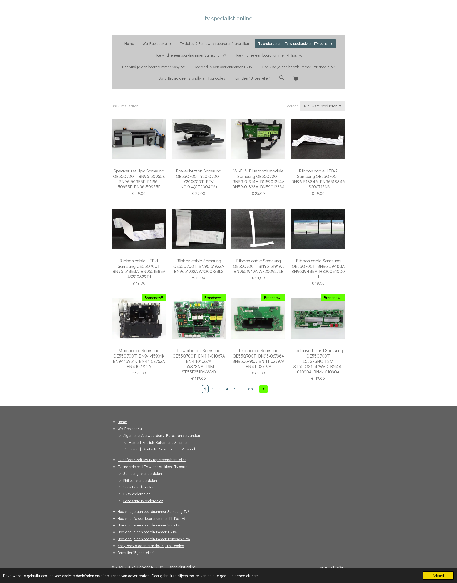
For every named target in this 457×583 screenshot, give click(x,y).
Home (122, 421)
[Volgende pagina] (263, 389)
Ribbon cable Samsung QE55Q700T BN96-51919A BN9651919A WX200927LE (258, 266)
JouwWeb (339, 567)
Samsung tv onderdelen (142, 473)
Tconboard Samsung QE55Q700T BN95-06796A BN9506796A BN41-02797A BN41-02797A (258, 358)
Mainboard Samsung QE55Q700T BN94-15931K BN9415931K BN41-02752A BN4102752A (139, 358)
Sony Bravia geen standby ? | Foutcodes (151, 545)
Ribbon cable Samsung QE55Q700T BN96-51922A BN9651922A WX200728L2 (198, 266)
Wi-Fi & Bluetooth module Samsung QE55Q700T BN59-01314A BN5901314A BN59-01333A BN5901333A (258, 179)
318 (250, 388)
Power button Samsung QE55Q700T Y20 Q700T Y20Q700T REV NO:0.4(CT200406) (199, 179)
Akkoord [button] (438, 575)
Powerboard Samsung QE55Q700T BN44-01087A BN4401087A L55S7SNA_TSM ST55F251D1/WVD (199, 361)
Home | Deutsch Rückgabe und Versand (162, 448)
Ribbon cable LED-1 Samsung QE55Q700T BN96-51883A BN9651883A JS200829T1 (139, 268)
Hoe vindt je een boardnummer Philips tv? (151, 518)
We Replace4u (130, 428)
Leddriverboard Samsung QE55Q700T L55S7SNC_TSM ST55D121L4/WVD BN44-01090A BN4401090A (318, 361)
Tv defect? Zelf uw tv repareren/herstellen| (152, 459)
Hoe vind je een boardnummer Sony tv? (149, 524)
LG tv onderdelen (136, 493)
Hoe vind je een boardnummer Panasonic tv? (154, 538)
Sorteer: (292, 105)
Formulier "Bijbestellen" (136, 552)
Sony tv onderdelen (138, 486)
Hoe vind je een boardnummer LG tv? (148, 531)
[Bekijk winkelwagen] (295, 78)
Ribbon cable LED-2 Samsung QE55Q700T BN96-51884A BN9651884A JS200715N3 (318, 179)
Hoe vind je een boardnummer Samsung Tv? (153, 511)
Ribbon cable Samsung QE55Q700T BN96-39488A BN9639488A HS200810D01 (318, 268)
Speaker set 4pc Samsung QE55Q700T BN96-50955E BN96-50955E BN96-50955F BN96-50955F (139, 179)
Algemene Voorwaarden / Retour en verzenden (161, 435)
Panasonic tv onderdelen (143, 500)
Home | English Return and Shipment (159, 442)
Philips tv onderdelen (140, 480)
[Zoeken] (282, 77)
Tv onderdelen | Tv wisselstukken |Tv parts (153, 466)
